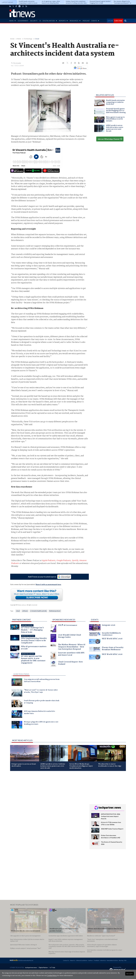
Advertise (103, 960)
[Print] (86, 63)
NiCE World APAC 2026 (112, 639)
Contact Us (66, 960)
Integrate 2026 (108, 625)
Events (94, 619)
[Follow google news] (80, 67)
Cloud (37, 39)
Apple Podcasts (48, 560)
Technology (28, 39)
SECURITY (33, 21)
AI (40, 21)
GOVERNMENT (23, 21)
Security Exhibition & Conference (111, 634)
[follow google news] (19, 6)
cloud (18, 611)
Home (12, 39)
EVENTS (94, 21)
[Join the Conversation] (63, 63)
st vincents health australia (38, 611)
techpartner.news (31, 967)
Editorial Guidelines (81, 960)
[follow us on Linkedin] (10, 6)
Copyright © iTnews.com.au (18, 605)
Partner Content (21, 619)
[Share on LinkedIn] (75, 63)
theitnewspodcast (54, 611)
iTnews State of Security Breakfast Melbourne (112, 649)
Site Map (121, 960)
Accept (129, 974)
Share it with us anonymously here (48, 584)
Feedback (96, 960)
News (19, 39)
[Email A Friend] (83, 63)
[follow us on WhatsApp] (23, 6)
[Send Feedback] (79, 63)
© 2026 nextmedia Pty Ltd (25, 960)
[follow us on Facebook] (16, 6)
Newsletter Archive (112, 960)
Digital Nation (43, 967)
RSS (125, 960)
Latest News (7, 2)
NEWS (11, 21)
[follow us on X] (13, 6)
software (25, 611)
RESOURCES (74, 21)
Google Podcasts (63, 560)
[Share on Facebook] (71, 63)
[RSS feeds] (26, 6)
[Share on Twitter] (68, 63)
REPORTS (62, 21)
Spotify (75, 560)
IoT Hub (52, 967)
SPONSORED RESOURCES (63, 619)
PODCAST (86, 21)
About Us (72, 960)
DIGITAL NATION (49, 21)
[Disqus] (48, 801)
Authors (90, 960)
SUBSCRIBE (118, 21)
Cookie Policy (52, 975)
